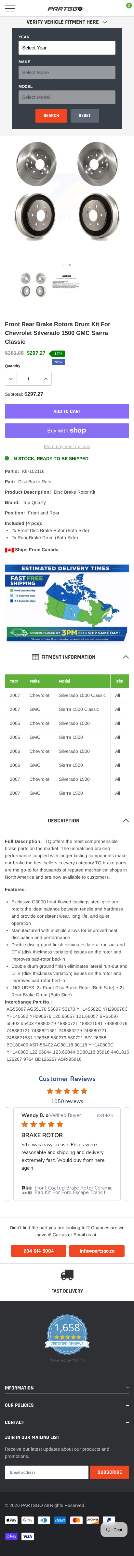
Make (24, 62)
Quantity (12, 366)
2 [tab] (70, 265)
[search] (26, 8)
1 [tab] (64, 265)
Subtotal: (14, 394)
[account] (110, 8)
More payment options (67, 446)
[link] (33, 287)
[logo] (67, 8)
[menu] (10, 8)
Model (26, 86)
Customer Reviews (67, 1079)
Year (24, 37)
